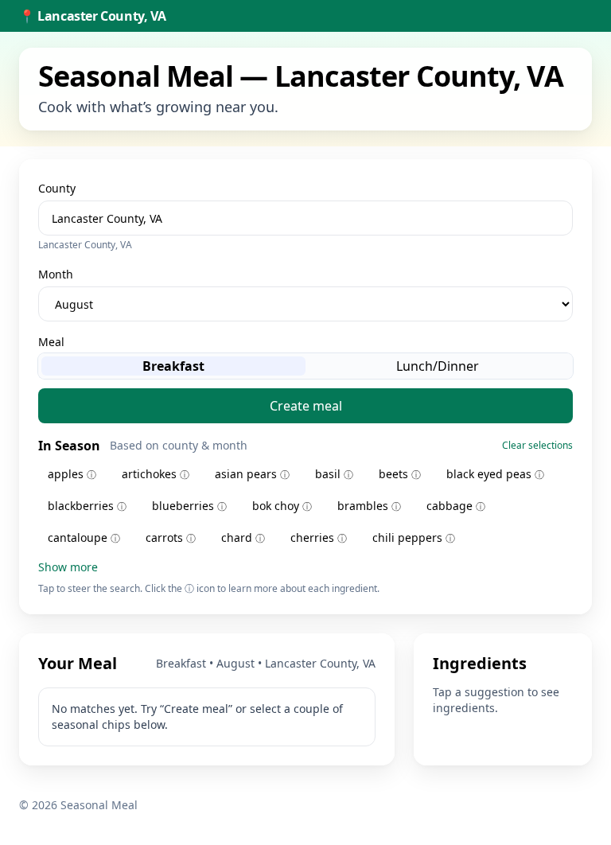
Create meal (306, 406)
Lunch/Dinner (437, 366)
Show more (68, 566)
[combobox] (305, 218)
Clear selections (537, 445)
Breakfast (173, 366)
